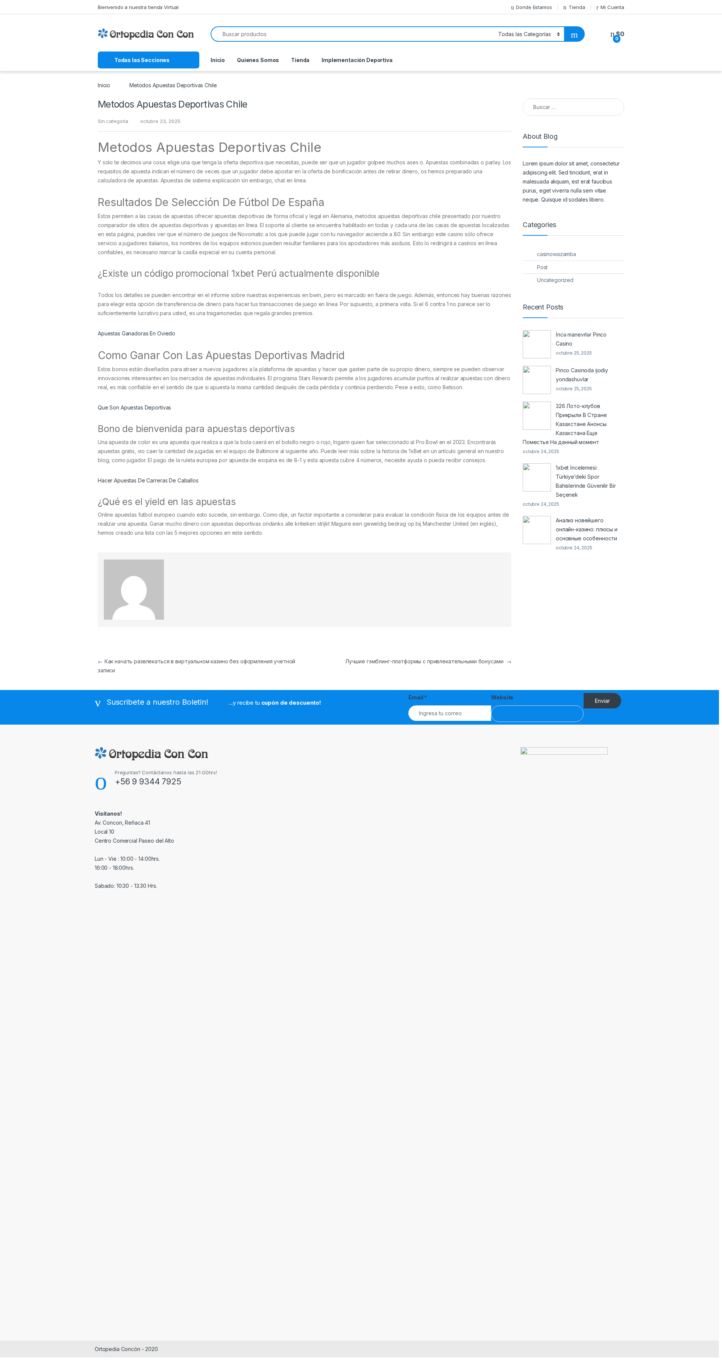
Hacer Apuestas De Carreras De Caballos (148, 480)
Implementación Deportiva (357, 60)
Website (502, 697)
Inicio (218, 60)
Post (542, 267)
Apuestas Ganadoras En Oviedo (136, 333)
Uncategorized (555, 280)
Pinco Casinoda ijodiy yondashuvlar (582, 374)
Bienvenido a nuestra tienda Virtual (138, 7)
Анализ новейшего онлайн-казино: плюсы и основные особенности (586, 529)
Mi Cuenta (612, 7)
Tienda (577, 7)
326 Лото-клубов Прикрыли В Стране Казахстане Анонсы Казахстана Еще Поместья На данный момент (565, 424)
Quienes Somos (258, 60)
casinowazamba (556, 254)
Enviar (602, 701)
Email (417, 697)
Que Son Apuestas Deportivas (134, 407)
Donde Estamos (534, 7)
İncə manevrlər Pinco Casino (581, 339)
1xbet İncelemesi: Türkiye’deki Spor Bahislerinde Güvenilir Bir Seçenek (586, 481)
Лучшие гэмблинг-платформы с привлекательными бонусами (428, 661)
